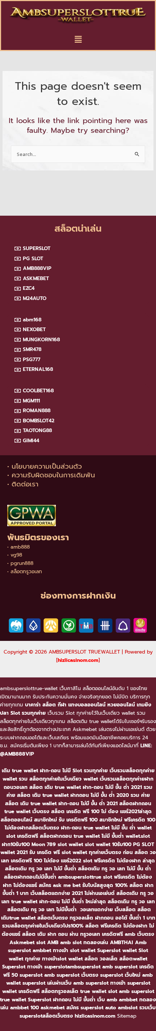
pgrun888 (22, 563)
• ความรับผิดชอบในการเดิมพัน (51, 475)
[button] (78, 39)
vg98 (16, 555)
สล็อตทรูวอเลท (26, 571)
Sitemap (126, 1016)
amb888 (20, 547)
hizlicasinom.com (78, 660)
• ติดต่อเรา (22, 484)
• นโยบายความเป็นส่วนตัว (44, 466)
